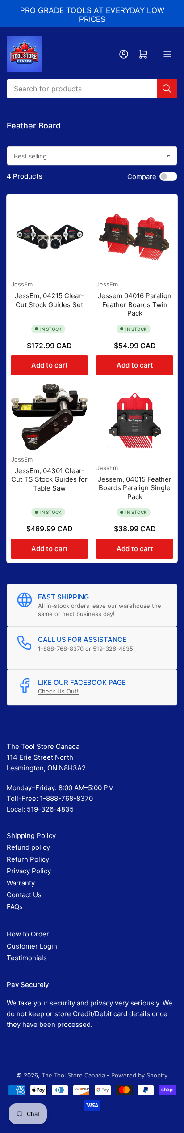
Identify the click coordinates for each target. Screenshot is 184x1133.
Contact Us (24, 894)
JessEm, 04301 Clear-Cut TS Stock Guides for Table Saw (49, 479)
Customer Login (32, 946)
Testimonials (27, 957)
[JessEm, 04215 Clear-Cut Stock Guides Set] (49, 237)
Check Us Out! (58, 691)
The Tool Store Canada (73, 1075)
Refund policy (28, 847)
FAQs (15, 906)
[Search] (167, 88)
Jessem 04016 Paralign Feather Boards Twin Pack (134, 304)
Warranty (21, 883)
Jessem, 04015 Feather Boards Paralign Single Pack (134, 488)
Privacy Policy (29, 871)
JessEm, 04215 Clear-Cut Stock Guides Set (49, 300)
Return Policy (28, 859)
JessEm (22, 284)
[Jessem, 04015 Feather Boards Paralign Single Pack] (134, 421)
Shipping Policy (31, 835)
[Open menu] (167, 54)
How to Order (28, 934)
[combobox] (92, 88)
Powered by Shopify (139, 1075)
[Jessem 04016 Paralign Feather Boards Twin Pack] (134, 237)
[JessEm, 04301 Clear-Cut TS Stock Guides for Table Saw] (49, 417)
